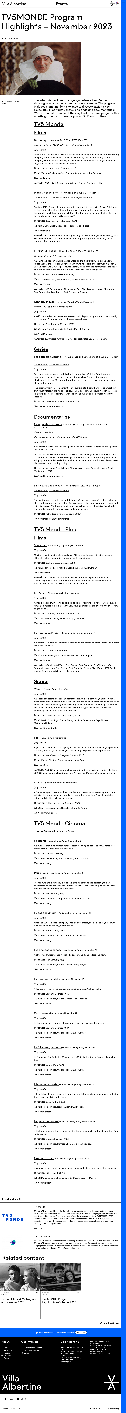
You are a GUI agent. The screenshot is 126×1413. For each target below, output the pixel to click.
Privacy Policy (113, 1408)
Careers (27, 1353)
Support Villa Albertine (33, 1348)
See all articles (109, 1323)
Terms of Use (95, 1408)
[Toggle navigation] (123, 2)
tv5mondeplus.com (70, 1248)
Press (6, 1358)
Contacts (8, 1355)
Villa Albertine (14, 3)
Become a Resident (32, 1350)
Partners (8, 1353)
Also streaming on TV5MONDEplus (51, 364)
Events (62, 3)
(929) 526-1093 (96, 1351)
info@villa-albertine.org (100, 1353)
